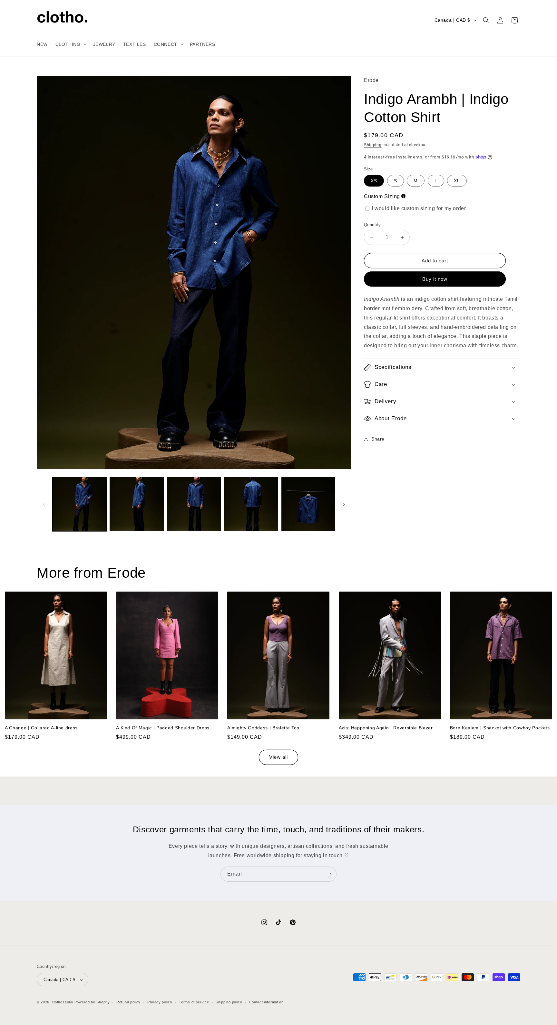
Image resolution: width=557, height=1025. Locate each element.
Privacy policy (159, 1002)
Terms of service (194, 1002)
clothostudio (62, 1002)
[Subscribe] (329, 874)
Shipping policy (229, 1002)
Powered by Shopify (92, 1002)
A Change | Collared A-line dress (41, 728)
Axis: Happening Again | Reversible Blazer (386, 728)
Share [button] (378, 438)
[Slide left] (44, 504)
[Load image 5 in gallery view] (308, 504)
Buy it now (434, 279)
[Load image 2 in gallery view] (136, 504)
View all (278, 757)
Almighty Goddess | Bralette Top (263, 728)
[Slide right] (344, 504)
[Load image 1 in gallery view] (79, 504)
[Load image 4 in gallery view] (251, 504)
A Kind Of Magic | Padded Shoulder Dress (163, 728)
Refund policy (128, 1002)
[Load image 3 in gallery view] (194, 504)
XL (457, 180)
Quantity (372, 224)
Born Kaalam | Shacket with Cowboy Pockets (500, 728)
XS (374, 180)
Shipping (373, 145)
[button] (70, 44)
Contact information (266, 1002)
